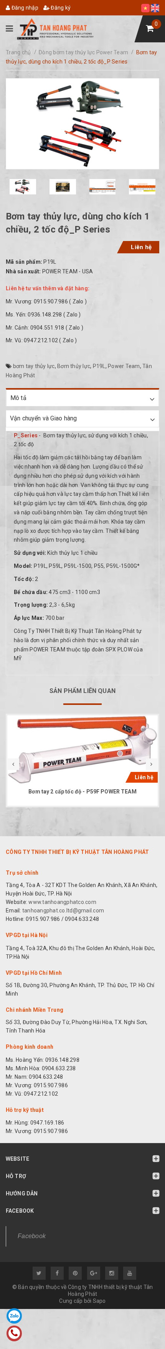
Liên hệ (141, 247)
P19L (99, 366)
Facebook (32, 1236)
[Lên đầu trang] (142, 1328)
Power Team (124, 366)
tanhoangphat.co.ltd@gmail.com (62, 910)
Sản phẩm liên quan (83, 691)
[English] (155, 8)
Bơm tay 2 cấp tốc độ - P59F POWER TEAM (82, 791)
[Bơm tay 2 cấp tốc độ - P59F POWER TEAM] (82, 750)
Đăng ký (60, 8)
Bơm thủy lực (73, 366)
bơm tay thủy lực (34, 366)
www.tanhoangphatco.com (62, 902)
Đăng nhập (24, 8)
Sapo (99, 1301)
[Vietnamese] (146, 8)
